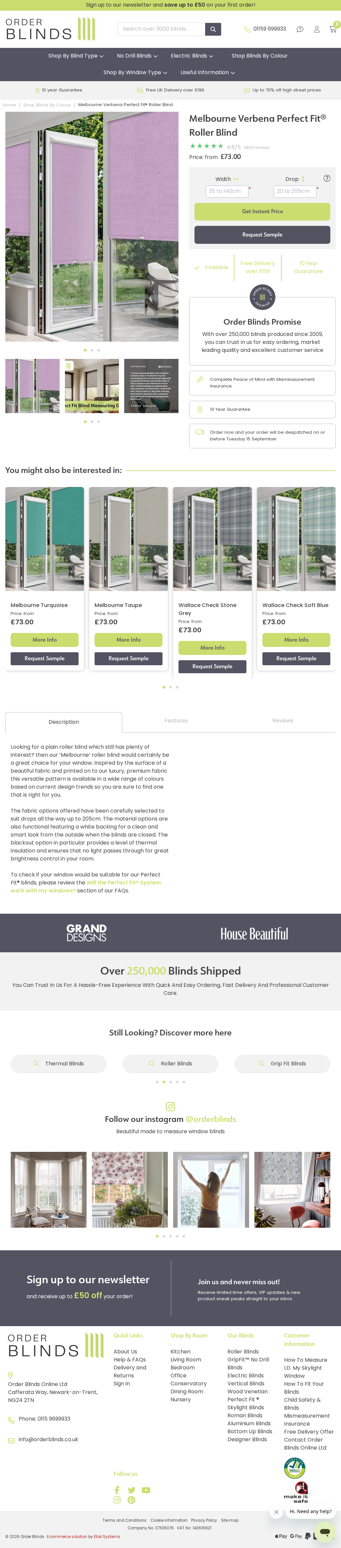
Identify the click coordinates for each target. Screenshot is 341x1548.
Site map (229, 1521)
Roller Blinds (176, 1064)
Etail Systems (107, 1537)
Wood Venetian (247, 1392)
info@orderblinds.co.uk (48, 1440)
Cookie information (169, 1521)
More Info (45, 640)
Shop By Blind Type (73, 56)
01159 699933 (269, 29)
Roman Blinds (244, 1416)
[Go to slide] (157, 1082)
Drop (292, 179)
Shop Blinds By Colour (260, 56)
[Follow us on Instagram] (119, 1501)
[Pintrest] (133, 1501)
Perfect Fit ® (243, 1400)
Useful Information (204, 73)
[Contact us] (300, 29)
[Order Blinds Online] (56, 1345)
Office (178, 1376)
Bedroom (182, 1368)
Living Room (185, 1360)
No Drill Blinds (134, 56)
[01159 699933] (247, 29)
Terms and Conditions (125, 1521)
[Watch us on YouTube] (147, 1491)
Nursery (180, 1400)
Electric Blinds (189, 56)
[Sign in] (317, 29)
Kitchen (180, 1352)
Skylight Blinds (245, 1408)
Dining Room (186, 1392)
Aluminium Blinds (249, 1424)
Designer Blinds (247, 1440)
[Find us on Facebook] (119, 1491)
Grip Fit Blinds (287, 1064)
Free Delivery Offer (309, 1432)
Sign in (122, 1384)
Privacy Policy (204, 1521)
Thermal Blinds (64, 1064)
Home (9, 105)
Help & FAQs (130, 1360)
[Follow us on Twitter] (133, 1491)
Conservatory (188, 1384)
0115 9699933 (54, 1419)
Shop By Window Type (132, 73)
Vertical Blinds (245, 1384)
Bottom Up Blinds (249, 1432)
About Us (125, 1352)
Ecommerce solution (67, 1537)
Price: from (203, 157)
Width (223, 179)
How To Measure (305, 1360)
